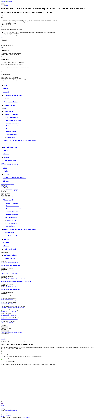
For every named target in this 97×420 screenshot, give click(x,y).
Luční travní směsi (11, 128)
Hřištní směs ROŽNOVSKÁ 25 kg (11, 265)
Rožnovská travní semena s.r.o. (14, 95)
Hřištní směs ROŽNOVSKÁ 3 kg (8, 303)
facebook (6, 413)
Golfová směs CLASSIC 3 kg (9, 273)
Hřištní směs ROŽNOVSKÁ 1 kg (8, 315)
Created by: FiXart (26, 417)
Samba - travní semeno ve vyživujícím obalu (19, 140)
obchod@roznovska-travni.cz (10, 410)
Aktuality (6, 92)
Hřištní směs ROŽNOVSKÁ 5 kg (10, 289)
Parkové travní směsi (12, 114)
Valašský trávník (11, 131)
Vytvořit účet (15, 189)
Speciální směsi (10, 137)
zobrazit (4, 331)
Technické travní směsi (12, 123)
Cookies (2, 416)
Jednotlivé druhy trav (11, 147)
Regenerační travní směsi (13, 120)
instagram (8, 415)
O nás (5, 89)
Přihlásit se (9, 189)
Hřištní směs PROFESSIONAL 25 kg (9, 319)
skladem (4, 325)
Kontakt (6, 99)
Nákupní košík (4, 186)
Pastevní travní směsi (12, 126)
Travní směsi (8, 111)
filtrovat (4, 326)
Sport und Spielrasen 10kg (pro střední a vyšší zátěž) (16, 281)
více (1, 349)
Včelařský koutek (9, 160)
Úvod (5, 85)
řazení (10, 328)
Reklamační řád (9, 105)
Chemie (6, 154)
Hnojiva (6, 150)
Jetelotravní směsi (11, 134)
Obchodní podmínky (10, 102)
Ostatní (6, 157)
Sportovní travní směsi (12, 117)
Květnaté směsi (8, 144)
